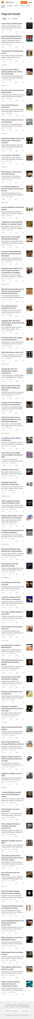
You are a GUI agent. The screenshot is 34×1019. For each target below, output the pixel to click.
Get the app (25, 1011)
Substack (8, 1015)
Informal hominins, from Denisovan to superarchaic (11, 550)
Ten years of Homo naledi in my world (12, 613)
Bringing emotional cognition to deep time (10, 483)
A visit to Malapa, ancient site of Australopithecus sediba (11, 794)
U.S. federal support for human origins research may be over (12, 189)
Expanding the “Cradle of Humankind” (11, 646)
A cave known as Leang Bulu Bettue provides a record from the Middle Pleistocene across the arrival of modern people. (12, 408)
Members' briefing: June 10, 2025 (11, 842)
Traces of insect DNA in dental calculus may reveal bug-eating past (11, 72)
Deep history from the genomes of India (9, 565)
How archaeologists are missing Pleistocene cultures (12, 743)
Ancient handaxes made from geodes (12, 208)
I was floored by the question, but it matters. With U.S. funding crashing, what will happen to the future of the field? (12, 989)
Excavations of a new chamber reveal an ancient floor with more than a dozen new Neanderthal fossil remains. (12, 343)
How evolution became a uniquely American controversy (10, 826)
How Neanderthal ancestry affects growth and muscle (11, 37)
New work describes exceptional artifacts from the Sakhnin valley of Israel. (11, 212)
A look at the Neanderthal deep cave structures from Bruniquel (11, 253)
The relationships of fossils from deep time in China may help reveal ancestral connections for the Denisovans (12, 587)
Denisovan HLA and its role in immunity (11, 693)
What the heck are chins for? (12, 352)
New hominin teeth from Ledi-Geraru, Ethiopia (10, 678)
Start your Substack (12, 1011)
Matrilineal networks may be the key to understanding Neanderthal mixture (12, 291)
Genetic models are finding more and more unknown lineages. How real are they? (12, 957)
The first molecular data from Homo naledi (12, 91)
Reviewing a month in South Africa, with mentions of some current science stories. (11, 778)
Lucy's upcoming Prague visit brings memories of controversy (12, 923)
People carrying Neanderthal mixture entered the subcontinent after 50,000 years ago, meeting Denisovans (12, 569)
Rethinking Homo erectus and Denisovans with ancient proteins (12, 140)
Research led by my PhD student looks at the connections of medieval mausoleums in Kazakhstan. (12, 275)
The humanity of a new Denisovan (10, 810)
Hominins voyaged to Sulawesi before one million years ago (12, 708)
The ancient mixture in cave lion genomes (12, 121)
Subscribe (24, 2)
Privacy (12, 1006)
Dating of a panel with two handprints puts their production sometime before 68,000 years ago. (12, 393)
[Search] (31, 18)
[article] (17, 28)
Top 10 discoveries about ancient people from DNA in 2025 (12, 455)
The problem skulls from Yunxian (10, 583)
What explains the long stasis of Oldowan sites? (10, 502)
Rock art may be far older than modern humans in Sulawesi (10, 388)
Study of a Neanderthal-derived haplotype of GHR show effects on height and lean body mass (11, 41)
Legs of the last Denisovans (11, 24)
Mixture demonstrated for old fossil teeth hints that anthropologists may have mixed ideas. (12, 146)
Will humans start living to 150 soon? (11, 628)
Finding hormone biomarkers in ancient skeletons (12, 531)
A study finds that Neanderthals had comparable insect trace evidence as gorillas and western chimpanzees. (12, 77)
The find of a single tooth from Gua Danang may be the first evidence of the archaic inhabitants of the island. (12, 443)
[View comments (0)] (10, 61)
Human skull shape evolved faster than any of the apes (12, 517)
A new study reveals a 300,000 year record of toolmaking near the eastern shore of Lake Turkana (12, 506)
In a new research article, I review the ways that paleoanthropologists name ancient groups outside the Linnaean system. (12, 554)
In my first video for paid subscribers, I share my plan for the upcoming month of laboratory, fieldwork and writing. (12, 846)
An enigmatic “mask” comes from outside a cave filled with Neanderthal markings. (12, 227)
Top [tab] (9, 18)
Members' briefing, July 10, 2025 (11, 774)
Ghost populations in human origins (12, 953)
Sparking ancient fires (9, 470)
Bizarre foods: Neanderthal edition (11, 728)
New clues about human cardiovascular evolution (11, 892)
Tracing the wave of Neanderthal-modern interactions (9, 371)
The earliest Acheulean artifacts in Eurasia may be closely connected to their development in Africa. (12, 158)
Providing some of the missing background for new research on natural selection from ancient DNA (11, 177)
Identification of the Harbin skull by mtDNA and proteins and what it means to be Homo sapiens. (12, 814)
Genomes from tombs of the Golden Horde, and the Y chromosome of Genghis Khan (11, 270)
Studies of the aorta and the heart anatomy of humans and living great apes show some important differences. (12, 896)
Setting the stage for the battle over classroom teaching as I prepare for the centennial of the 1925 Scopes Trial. (12, 831)
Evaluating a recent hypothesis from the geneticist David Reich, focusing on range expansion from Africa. (12, 242)
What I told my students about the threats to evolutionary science (10, 984)
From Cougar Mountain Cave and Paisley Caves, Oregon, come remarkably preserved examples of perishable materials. (11, 328)
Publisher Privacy (23, 1005)
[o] (29, 775)
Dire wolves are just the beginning (10, 873)
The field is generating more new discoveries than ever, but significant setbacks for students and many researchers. (12, 194)
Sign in (30, 2)
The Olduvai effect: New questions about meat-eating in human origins (12, 858)
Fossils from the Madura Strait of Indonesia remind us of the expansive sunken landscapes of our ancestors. (12, 942)
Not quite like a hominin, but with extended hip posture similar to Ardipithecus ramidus (11, 311)
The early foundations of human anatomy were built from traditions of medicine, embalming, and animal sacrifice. (12, 911)
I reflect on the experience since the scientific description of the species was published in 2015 (12, 617)
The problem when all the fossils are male (11, 968)
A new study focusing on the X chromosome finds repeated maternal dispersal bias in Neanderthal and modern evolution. (12, 296)
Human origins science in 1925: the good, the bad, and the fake (11, 759)
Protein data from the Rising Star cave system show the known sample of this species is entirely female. (12, 95)
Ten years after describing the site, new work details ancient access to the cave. (11, 259)
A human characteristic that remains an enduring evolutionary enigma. (12, 355)
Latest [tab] (4, 18)
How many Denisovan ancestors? (9, 106)
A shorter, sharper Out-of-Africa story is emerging (11, 598)
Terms (17, 1006)
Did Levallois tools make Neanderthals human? (10, 238)
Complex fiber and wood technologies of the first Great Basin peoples (12, 323)
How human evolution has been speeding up (11, 173)
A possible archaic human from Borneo (11, 439)
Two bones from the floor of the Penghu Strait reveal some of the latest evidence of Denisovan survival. (12, 26)
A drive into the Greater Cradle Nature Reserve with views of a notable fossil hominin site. (12, 799)
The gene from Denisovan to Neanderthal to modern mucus (12, 662)
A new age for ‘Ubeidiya (10, 155)
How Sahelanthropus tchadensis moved (9, 307)
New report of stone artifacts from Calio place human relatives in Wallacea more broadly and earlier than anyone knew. (11, 713)
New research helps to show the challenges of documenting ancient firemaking (11, 473)
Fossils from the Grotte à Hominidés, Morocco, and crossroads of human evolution (11, 419)
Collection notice (25, 1006)
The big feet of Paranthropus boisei (12, 52)
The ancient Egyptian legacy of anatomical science (12, 907)
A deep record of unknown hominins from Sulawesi (11, 404)
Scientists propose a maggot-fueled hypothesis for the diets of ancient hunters (12, 732)
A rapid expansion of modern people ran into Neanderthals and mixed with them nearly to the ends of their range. (12, 376)
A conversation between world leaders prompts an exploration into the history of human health (12, 632)
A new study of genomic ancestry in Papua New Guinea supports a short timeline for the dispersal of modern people (12, 602)
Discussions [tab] (15, 18)
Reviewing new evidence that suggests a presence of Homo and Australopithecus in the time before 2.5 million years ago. (12, 682)
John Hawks (9, 29)
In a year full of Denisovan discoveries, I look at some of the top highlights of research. (12, 460)
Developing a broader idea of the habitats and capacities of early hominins (11, 650)
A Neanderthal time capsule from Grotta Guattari (12, 339)
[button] (3, 6)
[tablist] (10, 18)
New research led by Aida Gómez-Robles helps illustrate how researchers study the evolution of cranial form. (11, 521)
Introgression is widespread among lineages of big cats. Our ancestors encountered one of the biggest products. (12, 125)
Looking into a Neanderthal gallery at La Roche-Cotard (12, 223)
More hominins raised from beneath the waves (11, 938)
